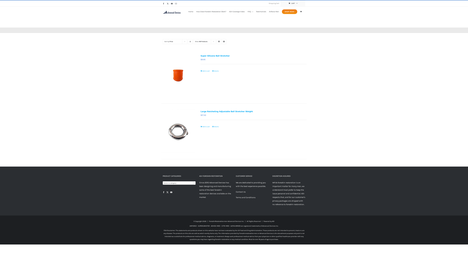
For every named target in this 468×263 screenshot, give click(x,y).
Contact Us (241, 192)
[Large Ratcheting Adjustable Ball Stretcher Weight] (178, 131)
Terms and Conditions (245, 197)
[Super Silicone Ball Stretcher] (178, 75)
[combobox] (179, 183)
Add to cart (206, 71)
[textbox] (179, 183)
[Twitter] (167, 192)
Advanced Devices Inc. (236, 221)
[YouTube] (171, 192)
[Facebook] (164, 192)
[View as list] (223, 41)
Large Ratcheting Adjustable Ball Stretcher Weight (227, 111)
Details (216, 71)
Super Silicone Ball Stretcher (215, 56)
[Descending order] (190, 41)
